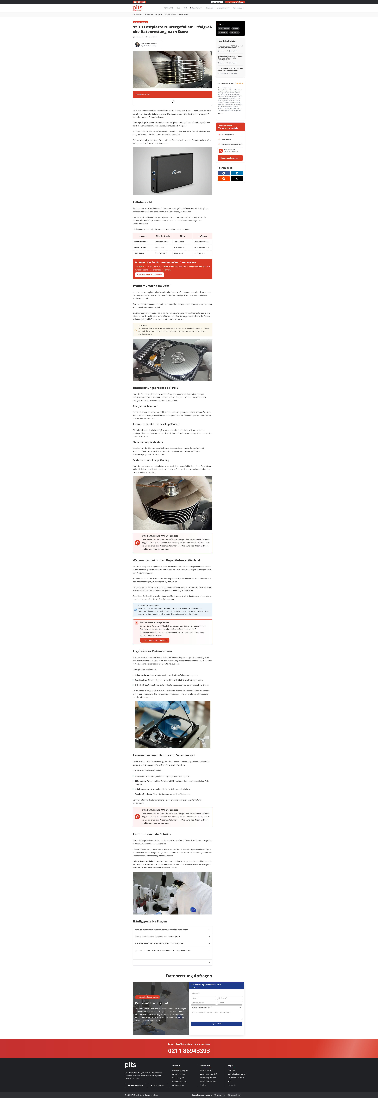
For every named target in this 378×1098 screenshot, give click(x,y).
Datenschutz (232, 1070)
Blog (139, 14)
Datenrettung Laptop (179, 1081)
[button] (224, 173)
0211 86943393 (229, 150)
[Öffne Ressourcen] (243, 8)
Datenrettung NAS (178, 1085)
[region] (172, 244)
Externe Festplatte (224, 29)
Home (135, 14)
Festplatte (235, 29)
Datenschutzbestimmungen (237, 1074)
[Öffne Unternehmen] (228, 8)
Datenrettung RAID (178, 1074)
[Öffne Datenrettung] (201, 8)
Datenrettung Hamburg (208, 1081)
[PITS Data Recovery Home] (137, 8)
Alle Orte (203, 1085)
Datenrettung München (208, 1078)
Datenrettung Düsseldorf (208, 1074)
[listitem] (230, 48)
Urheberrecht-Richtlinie (236, 1078)
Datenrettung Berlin (206, 1070)
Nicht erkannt (234, 32)
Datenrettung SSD (178, 1078)
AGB (229, 1081)
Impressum (232, 1085)
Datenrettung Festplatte (180, 1071)
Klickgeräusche (223, 32)
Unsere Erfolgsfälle (140, 22)
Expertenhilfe (217, 1024)
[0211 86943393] (221, 151)
